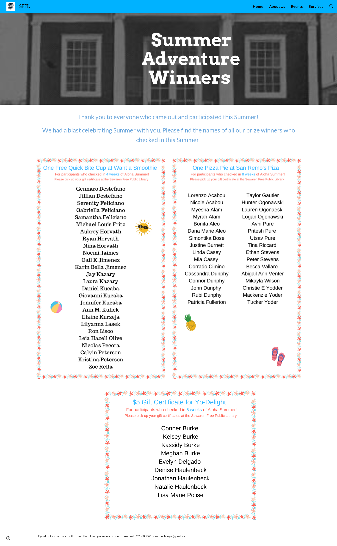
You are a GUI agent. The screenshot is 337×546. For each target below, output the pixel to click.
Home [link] (258, 6)
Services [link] (316, 6)
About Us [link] (277, 6)
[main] (191, 59)
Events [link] (297, 6)
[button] (331, 6)
